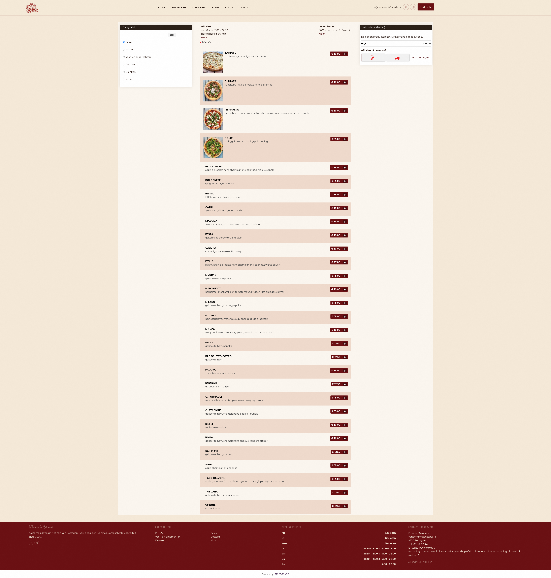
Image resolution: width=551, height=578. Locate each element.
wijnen (129, 79)
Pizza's (129, 42)
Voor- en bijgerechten (138, 57)
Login (229, 7)
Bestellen (179, 7)
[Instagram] (413, 7)
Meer (204, 37)
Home (161, 7)
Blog (215, 7)
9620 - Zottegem (420, 57)
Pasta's (129, 49)
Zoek (172, 34)
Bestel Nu (425, 6)
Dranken (131, 72)
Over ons (199, 7)
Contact (246, 7)
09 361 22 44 (420, 544)
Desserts (130, 64)
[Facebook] (406, 7)
